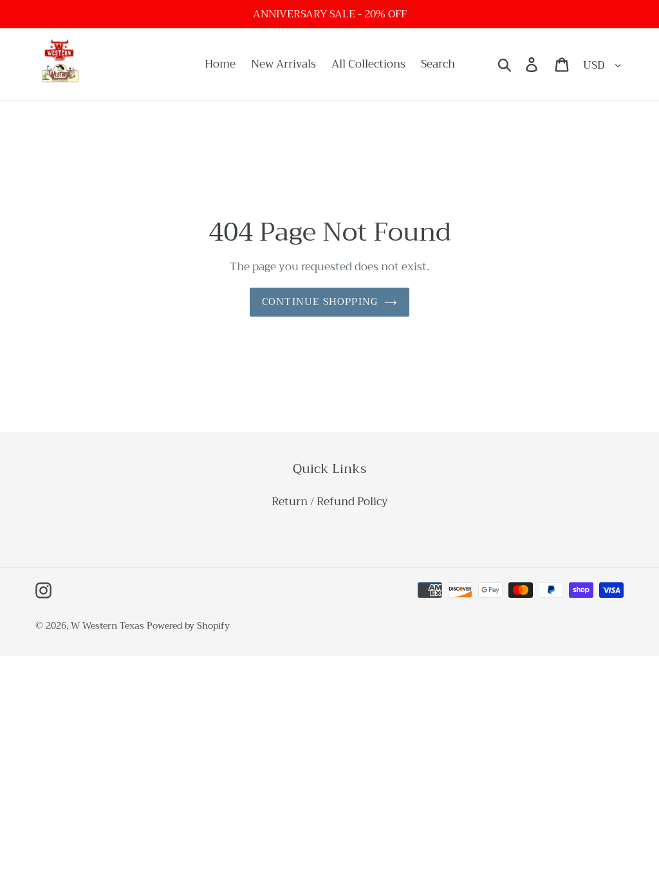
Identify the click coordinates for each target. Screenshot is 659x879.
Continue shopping (320, 301)
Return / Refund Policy (330, 501)
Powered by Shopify (188, 625)
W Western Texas (107, 625)
